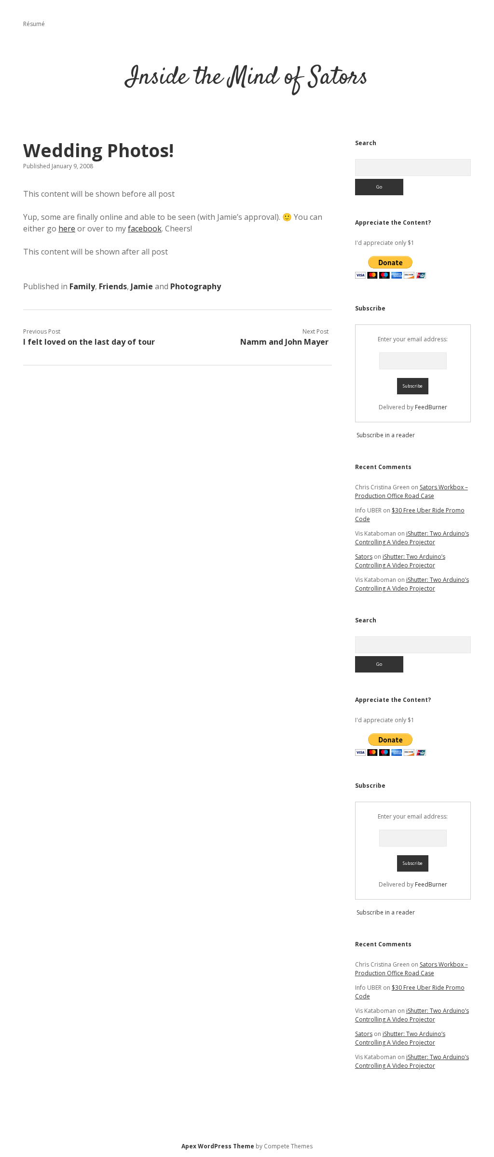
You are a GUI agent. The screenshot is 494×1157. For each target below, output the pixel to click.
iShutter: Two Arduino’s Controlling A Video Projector (412, 537)
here (66, 228)
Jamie (142, 286)
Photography (195, 286)
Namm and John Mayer (284, 341)
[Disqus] (177, 497)
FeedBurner (431, 407)
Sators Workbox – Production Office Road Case (411, 491)
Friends (113, 286)
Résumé (34, 24)
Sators (363, 556)
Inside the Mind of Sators (247, 77)
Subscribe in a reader (386, 435)
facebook (145, 228)
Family (82, 286)
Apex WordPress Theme (217, 1146)
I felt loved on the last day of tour (89, 341)
